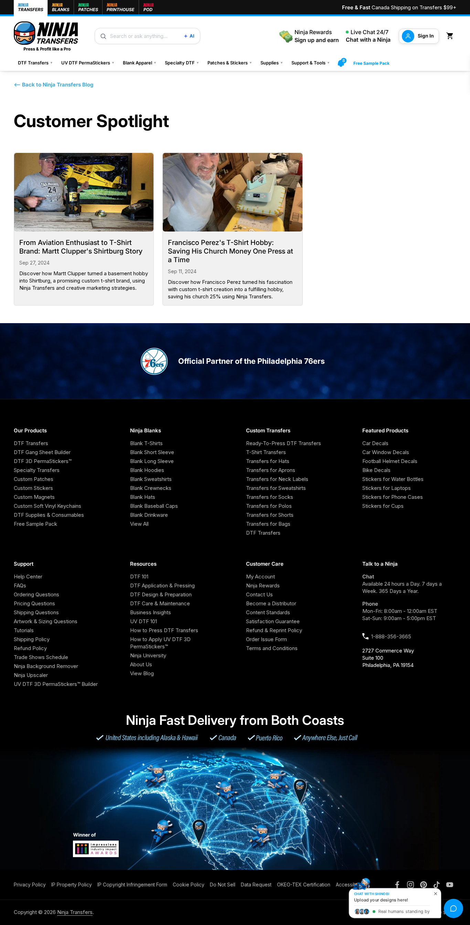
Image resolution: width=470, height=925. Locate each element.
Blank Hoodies (147, 470)
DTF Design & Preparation (161, 594)
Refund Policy (30, 648)
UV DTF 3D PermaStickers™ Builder (56, 684)
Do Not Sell (222, 884)
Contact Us (259, 594)
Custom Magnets (34, 497)
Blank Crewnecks (150, 488)
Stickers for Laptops (386, 488)
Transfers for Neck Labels (277, 479)
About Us (141, 664)
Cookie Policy (188, 884)
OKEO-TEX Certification (303, 884)
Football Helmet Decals (389, 461)
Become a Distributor (271, 603)
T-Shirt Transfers (266, 452)
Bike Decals (376, 470)
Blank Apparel (140, 62)
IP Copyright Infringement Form (132, 884)
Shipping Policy (32, 639)
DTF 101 (139, 576)
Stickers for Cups (383, 506)
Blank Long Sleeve (152, 461)
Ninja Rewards (263, 585)
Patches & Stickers (229, 62)
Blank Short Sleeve (152, 452)
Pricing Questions (34, 603)
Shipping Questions (36, 612)
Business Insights (150, 612)
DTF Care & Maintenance (160, 603)
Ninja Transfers (75, 912)
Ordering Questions (36, 594)
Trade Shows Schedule (41, 657)
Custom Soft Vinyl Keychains (47, 506)
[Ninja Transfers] (46, 36)
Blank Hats (142, 497)
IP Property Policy (71, 884)
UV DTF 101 (143, 621)
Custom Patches (33, 479)
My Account (260, 576)
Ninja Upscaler (31, 675)
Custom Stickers (33, 488)
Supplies (271, 62)
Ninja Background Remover (46, 666)
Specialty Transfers (37, 470)
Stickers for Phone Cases (392, 497)
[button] (451, 36)
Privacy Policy (30, 884)
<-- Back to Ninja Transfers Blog (53, 84)
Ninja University (148, 655)
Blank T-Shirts (146, 443)
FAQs (20, 585)
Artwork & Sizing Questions (45, 621)
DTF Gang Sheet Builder (42, 452)
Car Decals (375, 443)
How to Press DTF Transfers (164, 630)
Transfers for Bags (268, 524)
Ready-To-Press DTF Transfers (283, 443)
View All (139, 524)
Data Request (256, 884)
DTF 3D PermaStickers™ (43, 461)
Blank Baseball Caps (154, 506)
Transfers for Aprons (270, 470)
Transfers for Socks (269, 497)
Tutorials (24, 630)
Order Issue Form (266, 639)
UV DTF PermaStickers (88, 62)
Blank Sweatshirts (151, 479)
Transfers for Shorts (269, 515)
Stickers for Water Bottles (393, 479)
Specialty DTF (182, 62)
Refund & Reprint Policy (274, 630)
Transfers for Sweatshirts (276, 488)
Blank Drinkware (149, 515)
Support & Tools (310, 62)
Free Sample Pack (371, 63)
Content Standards (268, 612)
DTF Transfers (35, 62)
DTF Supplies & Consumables (49, 515)
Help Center (28, 576)
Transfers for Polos (269, 506)
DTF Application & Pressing (162, 585)
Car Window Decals (385, 452)
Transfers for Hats (267, 461)
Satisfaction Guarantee (273, 621)
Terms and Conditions (272, 648)
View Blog (142, 673)
